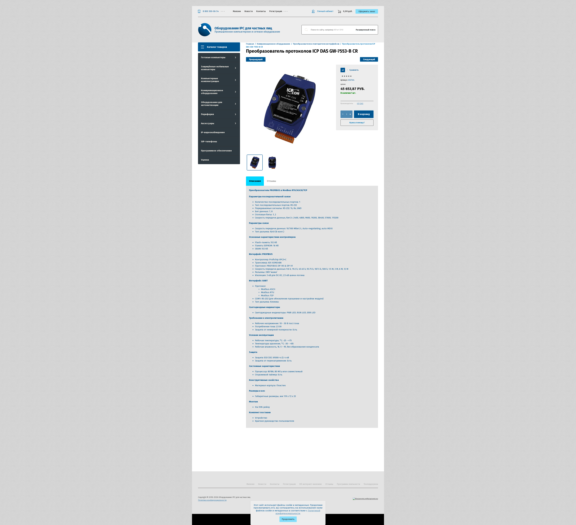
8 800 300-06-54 (211, 11)
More (288, 11)
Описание (255, 181)
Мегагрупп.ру (372, 499)
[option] (289, 108)
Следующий (369, 59)
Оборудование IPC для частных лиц (243, 28)
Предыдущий (255, 59)
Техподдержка (371, 484)
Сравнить (352, 70)
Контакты (261, 11)
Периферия (207, 114)
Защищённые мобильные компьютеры (215, 68)
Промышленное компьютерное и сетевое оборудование (247, 31)
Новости (248, 11)
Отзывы (329, 484)
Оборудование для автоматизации (211, 103)
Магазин (237, 11)
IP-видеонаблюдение (213, 132)
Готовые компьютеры (213, 57)
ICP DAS (360, 104)
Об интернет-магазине (310, 484)
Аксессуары (207, 123)
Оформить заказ (366, 11)
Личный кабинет (325, 11)
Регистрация (275, 11)
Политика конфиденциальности (212, 500)
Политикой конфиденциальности (298, 512)
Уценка (205, 159)
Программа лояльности (348, 484)
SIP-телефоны (209, 141)
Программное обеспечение (216, 150)
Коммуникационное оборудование (212, 92)
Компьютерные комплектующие (210, 80)
